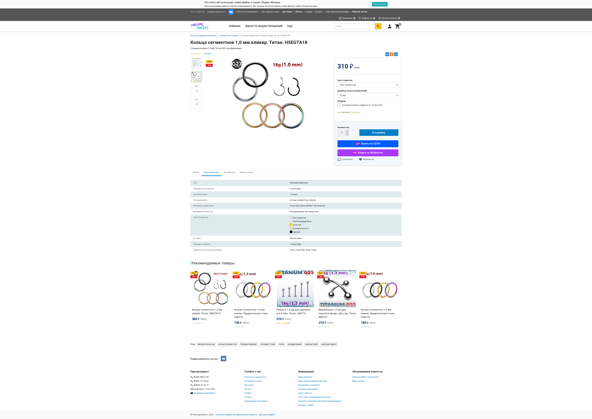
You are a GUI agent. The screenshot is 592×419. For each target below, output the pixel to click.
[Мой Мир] (396, 54)
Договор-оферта (267, 414)
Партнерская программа (337, 11)
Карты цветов (305, 393)
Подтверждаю (379, 4)
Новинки (234, 26)
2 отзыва (207, 54)
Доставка (249, 385)
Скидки (309, 11)
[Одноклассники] (391, 54)
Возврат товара (306, 405)
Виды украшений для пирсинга (312, 381)
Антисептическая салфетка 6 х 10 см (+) (362, 105)
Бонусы (319, 11)
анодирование (295, 344)
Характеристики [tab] (211, 172)
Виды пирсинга (305, 377)
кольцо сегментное (227, 344)
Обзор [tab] (196, 172)
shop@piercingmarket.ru (216, 12)
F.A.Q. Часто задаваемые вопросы (314, 397)
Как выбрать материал (309, 385)
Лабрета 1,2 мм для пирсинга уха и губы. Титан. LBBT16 (293, 311)
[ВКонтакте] (387, 54)
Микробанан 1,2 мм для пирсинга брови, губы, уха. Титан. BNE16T (338, 313)
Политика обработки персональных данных (236, 414)
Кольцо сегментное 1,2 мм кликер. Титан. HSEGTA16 (207, 311)
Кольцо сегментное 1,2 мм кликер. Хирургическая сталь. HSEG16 (251, 313)
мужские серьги (328, 344)
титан (281, 344)
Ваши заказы (358, 381)
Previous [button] (191, 303)
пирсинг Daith (311, 344)
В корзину (378, 132)
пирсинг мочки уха (206, 344)
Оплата (247, 389)
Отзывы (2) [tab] (229, 172)
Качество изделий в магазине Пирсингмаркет (320, 401)
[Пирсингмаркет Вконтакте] (223, 358)
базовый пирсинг (248, 344)
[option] (268, 95)
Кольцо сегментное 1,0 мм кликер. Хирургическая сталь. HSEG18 (378, 313)
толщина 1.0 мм (267, 344)
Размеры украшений (308, 389)
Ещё (290, 26)
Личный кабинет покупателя (365, 377)
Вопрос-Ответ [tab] (246, 172)
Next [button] (196, 111)
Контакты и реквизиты (248, 11)
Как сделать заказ (270, 11)
